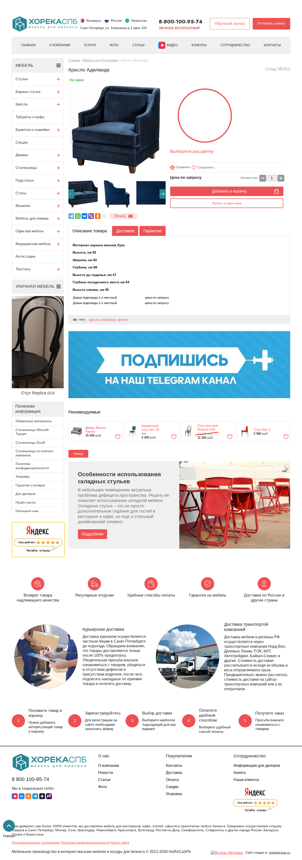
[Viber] (91, 216)
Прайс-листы (26, 502)
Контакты (272, 45)
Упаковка (22, 476)
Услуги (90, 45)
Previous (71, 194)
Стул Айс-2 (262, 429)
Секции (22, 142)
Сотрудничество (235, 45)
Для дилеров (25, 494)
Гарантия (152, 231)
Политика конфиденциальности (32, 466)
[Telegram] (71, 216)
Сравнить (182, 167)
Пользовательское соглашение (36, 842)
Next (162, 194)
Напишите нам (27, 511)
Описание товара (89, 231)
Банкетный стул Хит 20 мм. (150, 429)
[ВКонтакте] (84, 216)
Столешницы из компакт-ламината (35, 453)
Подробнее (92, 534)
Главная (28, 45)
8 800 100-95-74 (30, 779)
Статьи (138, 45)
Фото (114, 45)
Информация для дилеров (257, 766)
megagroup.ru (279, 852)
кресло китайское (102, 319)
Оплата (172, 780)
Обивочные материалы (34, 421)
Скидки (172, 787)
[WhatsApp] (78, 216)
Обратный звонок (230, 23)
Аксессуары (25, 256)
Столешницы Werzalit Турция (32, 432)
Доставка (125, 231)
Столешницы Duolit (30, 442)
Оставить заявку (271, 23)
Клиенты (199, 45)
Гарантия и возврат (31, 485)
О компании (59, 45)
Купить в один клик (226, 203)
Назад (78, 453)
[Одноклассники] (98, 216)
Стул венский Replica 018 (207, 427)
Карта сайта (120, 842)
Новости (105, 773)
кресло (123, 319)
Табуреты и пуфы (30, 117)
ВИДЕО (172, 45)
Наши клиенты (246, 780)
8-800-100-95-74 (180, 21)
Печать (120, 216)
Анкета (240, 773)
